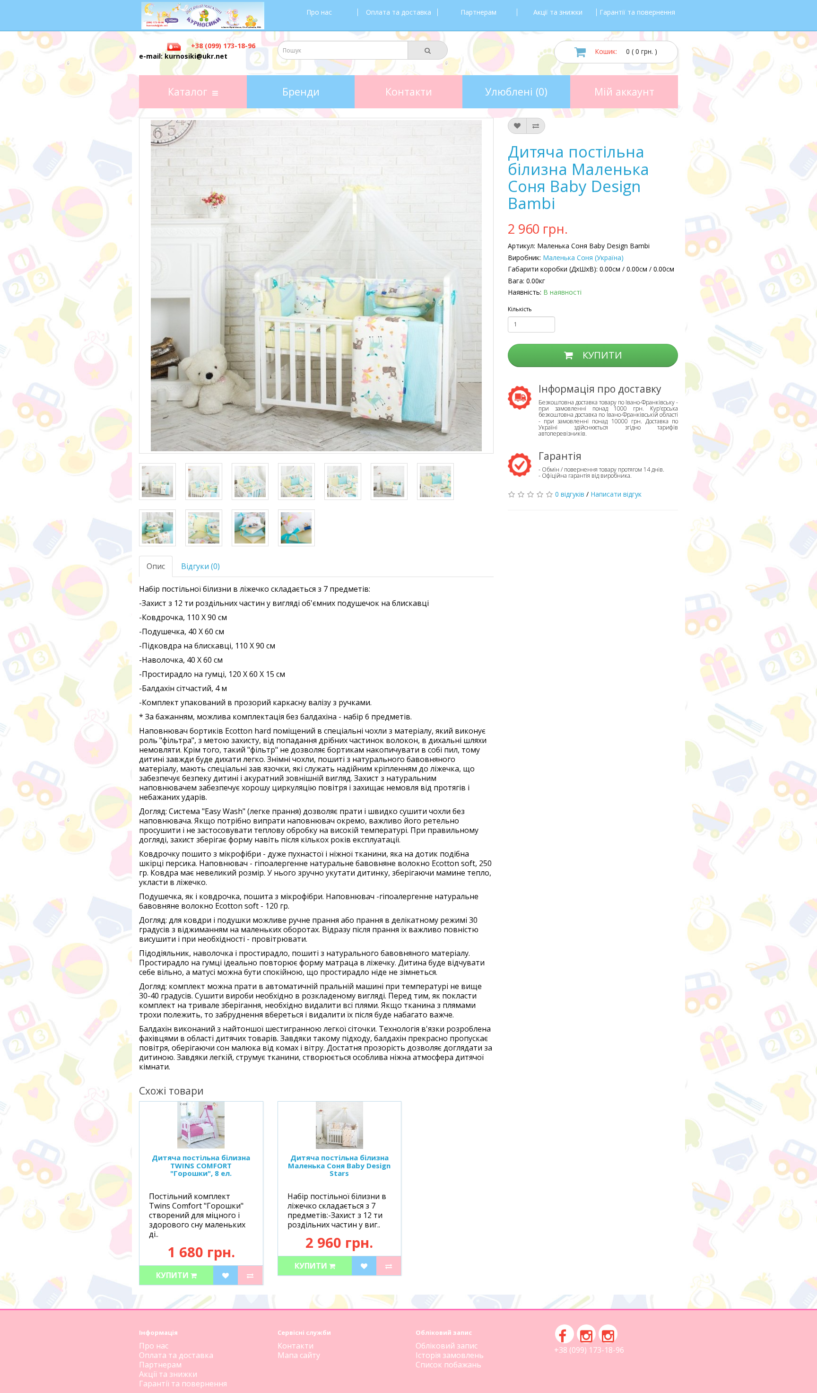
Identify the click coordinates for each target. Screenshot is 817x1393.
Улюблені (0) (516, 91)
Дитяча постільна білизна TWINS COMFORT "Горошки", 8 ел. (201, 1165)
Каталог (188, 91)
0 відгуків (569, 494)
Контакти (408, 91)
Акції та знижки (557, 12)
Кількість (520, 309)
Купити (601, 355)
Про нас (319, 12)
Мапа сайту (299, 1355)
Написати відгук (616, 494)
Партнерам (478, 12)
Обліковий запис (447, 1345)
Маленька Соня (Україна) (583, 257)
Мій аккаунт (624, 91)
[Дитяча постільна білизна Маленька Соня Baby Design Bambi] (157, 481)
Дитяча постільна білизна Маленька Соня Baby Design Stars (339, 1165)
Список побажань (448, 1364)
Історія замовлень (450, 1355)
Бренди (301, 91)
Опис (156, 566)
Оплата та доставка (398, 12)
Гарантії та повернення (637, 12)
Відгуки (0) (200, 566)
